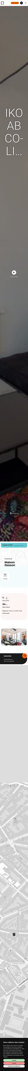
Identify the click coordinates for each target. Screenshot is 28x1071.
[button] (14, 934)
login (21, 3)
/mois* (18, 545)
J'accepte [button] (14, 1060)
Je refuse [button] (14, 1063)
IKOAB (2, 3)
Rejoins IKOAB (15, 3)
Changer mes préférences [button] (14, 1066)
